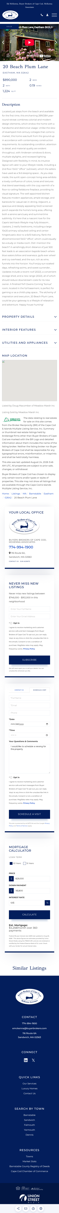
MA (24, 493)
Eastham (49, 493)
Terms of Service (22, 826)
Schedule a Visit (39, 690)
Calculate (29, 914)
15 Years (30, 863)
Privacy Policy (29, 649)
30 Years (17, 863)
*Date (12, 719)
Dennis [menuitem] (29, 1135)
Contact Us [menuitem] (29, 1093)
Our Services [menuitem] (29, 1083)
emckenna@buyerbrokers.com (29, 1028)
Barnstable (35, 493)
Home (5, 493)
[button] (4, 42)
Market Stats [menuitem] (29, 1161)
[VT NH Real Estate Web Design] (29, 1198)
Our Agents (25, 561)
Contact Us (14, 561)
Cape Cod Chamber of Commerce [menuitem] (29, 1171)
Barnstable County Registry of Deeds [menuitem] (29, 1166)
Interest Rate (17, 897)
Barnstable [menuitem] (30, 1115)
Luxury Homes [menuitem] (29, 1088)
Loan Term (15, 857)
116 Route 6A (29, 1035)
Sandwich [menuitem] (29, 1120)
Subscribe (29, 660)
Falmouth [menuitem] (29, 1125)
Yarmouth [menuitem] (29, 1130)
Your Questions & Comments (23, 741)
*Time (12, 730)
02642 (8, 497)
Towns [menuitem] (29, 1156)
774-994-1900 (42, 15)
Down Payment (17, 885)
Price (12, 873)
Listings (16, 493)
